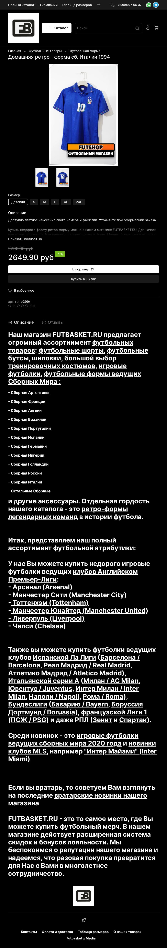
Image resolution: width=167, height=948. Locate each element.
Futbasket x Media (81, 938)
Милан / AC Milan (111, 681)
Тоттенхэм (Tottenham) (50, 603)
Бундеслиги (27, 704)
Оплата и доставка (57, 932)
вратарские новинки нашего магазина (77, 799)
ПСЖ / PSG (28, 720)
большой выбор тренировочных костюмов (62, 362)
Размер (14, 195)
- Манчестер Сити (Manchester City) (67, 595)
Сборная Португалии (31, 428)
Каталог (61, 28)
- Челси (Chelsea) (37, 626)
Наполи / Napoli (54, 696)
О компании (48, 5)
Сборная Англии (26, 410)
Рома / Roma (103, 696)
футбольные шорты (71, 350)
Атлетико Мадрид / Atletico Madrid (65, 673)
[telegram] (83, 920)
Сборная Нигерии (27, 455)
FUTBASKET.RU (124, 230)
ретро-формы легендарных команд (68, 512)
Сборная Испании (27, 437)
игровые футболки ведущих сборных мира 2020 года (73, 739)
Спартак (133, 720)
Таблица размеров (77, 5)
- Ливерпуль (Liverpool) (46, 618)
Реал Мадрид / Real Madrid (87, 665)
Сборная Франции (28, 401)
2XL (79, 202)
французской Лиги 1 (114, 712)
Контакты (29, 932)
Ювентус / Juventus (40, 688)
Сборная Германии (29, 446)
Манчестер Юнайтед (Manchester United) (79, 611)
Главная (14, 51)
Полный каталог (21, 5)
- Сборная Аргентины (28, 392)
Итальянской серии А (43, 681)
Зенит (102, 720)
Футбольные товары (45, 51)
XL (66, 202)
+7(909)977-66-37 (129, 5)
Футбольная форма (84, 51)
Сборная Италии (26, 482)
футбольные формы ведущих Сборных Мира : (74, 377)
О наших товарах (127, 932)
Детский (18, 202)
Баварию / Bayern (79, 704)
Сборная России (26, 473)
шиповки (46, 358)
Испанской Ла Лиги (64, 657)
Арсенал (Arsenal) (42, 587)
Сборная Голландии (29, 464)
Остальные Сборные (31, 491)
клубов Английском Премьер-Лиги (73, 575)
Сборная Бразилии (28, 419)
